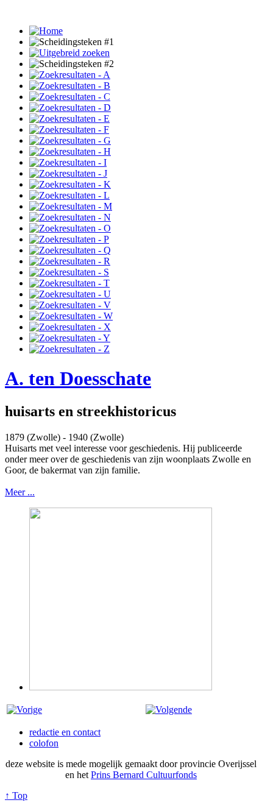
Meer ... (20, 492)
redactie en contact (65, 732)
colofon (43, 743)
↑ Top (16, 795)
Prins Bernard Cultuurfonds (144, 775)
